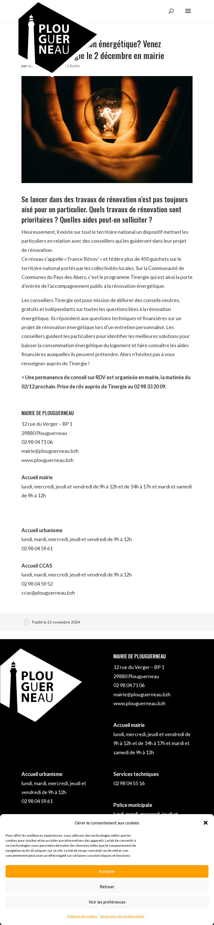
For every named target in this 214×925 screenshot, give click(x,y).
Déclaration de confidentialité (122, 916)
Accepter (107, 871)
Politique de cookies (82, 916)
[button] (205, 823)
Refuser (107, 886)
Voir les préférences (107, 901)
